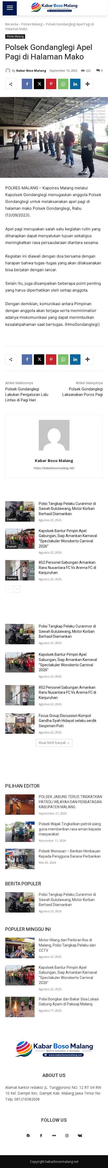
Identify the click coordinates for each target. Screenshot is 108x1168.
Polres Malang (31, 24)
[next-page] (17, 589)
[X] (39, 84)
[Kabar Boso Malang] (8, 70)
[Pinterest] (51, 84)
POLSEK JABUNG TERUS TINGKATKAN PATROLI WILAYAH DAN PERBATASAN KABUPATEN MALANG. (70, 802)
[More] (87, 84)
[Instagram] (67, 1136)
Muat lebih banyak (52, 742)
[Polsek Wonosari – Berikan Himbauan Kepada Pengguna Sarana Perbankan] (20, 859)
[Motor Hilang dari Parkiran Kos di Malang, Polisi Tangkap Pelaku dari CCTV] (20, 948)
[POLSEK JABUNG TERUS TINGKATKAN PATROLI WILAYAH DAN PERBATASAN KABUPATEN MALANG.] (20, 804)
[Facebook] (27, 84)
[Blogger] (28, 1136)
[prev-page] (8, 589)
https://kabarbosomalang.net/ (54, 468)
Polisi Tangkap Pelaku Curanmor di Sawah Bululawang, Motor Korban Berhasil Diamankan (67, 509)
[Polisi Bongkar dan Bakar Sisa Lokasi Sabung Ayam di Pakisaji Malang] (20, 1007)
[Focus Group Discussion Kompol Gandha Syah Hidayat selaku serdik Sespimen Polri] (20, 723)
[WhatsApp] (63, 84)
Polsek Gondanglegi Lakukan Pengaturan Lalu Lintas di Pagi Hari (26, 394)
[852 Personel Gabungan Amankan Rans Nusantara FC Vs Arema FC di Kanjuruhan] (20, 570)
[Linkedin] (75, 84)
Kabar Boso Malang (31, 70)
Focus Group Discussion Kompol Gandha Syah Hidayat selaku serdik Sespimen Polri (67, 721)
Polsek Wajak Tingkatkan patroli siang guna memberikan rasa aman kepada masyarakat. (70, 829)
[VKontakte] (80, 1136)
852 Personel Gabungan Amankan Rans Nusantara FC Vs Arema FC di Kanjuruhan (67, 567)
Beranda (11, 24)
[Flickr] (54, 1136)
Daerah (12, 519)
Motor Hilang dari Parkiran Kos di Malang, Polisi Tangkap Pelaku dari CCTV (67, 945)
